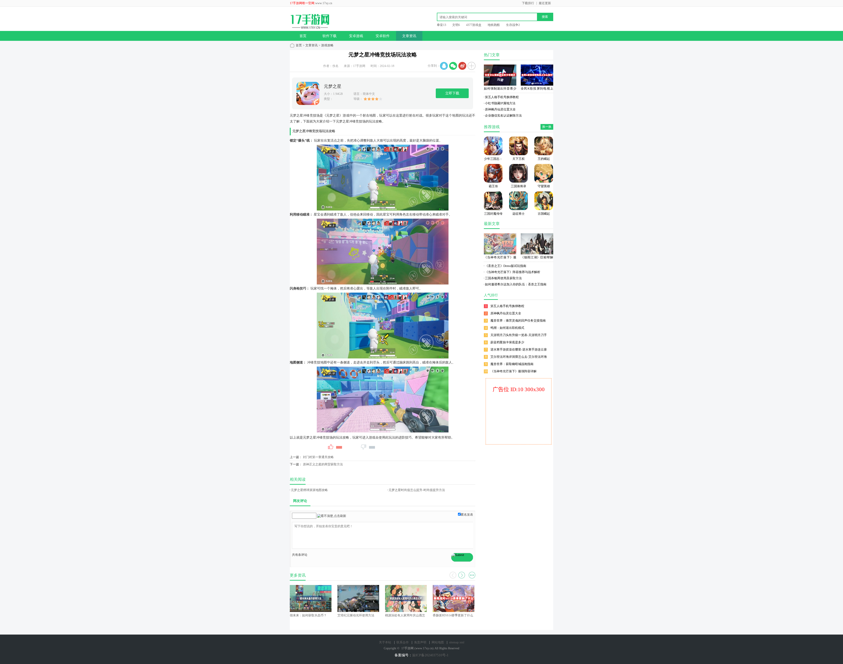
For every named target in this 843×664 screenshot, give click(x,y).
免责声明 (420, 642)
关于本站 (385, 642)
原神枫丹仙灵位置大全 (500, 109)
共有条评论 (299, 554)
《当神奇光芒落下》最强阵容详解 (500, 258)
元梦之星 (332, 86)
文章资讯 (409, 36)
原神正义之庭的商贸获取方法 (323, 464)
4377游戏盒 (473, 25)
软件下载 (329, 36)
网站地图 (438, 642)
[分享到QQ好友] (444, 66)
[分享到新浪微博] (462, 66)
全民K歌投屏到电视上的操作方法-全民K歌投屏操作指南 (537, 89)
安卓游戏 (356, 36)
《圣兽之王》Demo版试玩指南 (505, 266)
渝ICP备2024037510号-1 (430, 655)
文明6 (456, 25)
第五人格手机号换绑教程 (502, 97)
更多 (472, 575)
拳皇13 (441, 25)
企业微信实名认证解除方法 (503, 115)
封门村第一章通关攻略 (318, 457)
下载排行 (528, 3)
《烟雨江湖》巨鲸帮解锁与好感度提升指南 (537, 258)
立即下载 (452, 93)
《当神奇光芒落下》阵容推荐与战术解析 (512, 272)
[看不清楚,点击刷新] (331, 516)
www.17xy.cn (323, 3)
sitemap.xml (456, 642)
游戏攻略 (327, 45)
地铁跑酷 (494, 25)
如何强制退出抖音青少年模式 (500, 89)
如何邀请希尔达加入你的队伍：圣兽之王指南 (515, 284)
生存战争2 (513, 25)
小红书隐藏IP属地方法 (500, 103)
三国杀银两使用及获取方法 (503, 278)
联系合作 (402, 642)
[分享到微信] (453, 66)
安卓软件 (383, 36)
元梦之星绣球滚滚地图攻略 (309, 490)
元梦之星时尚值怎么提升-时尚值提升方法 (417, 490)
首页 (302, 36)
